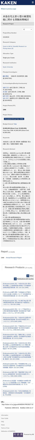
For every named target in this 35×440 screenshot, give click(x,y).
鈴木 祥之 (6, 76)
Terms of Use (5, 428)
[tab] (18, 267)
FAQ (2, 421)
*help (15, 124)
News (3, 425)
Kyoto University (8, 67)
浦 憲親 (5, 92)
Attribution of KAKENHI (8, 431)
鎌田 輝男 (6, 96)
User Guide (4, 418)
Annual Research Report (14, 257)
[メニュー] (32, 2)
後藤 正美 (6, 87)
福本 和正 (6, 98)
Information (4, 415)
